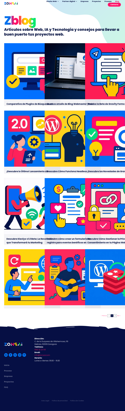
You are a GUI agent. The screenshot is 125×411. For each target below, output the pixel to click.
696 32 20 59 (40, 349)
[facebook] (10, 355)
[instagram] (20, 355)
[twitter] (15, 355)
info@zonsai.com (42, 355)
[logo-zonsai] (11, 3)
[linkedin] (6, 355)
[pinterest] (24, 355)
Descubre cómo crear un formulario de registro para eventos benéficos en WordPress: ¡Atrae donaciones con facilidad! (72, 242)
